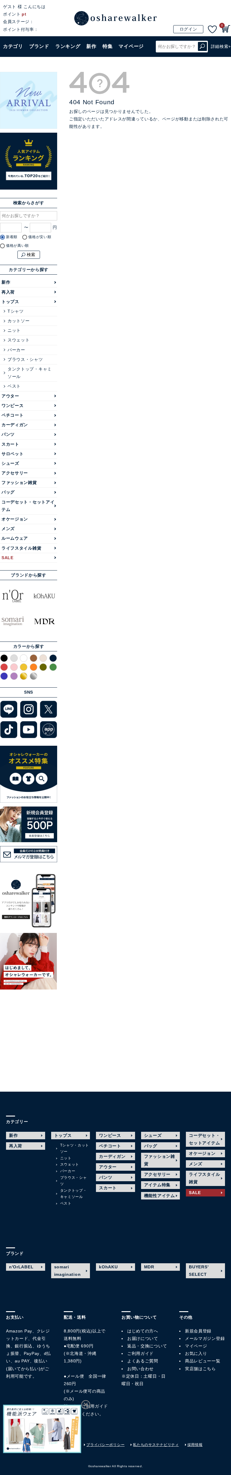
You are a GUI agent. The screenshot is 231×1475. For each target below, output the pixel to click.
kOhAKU (108, 1266)
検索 (202, 46)
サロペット (13, 453)
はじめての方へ (142, 1331)
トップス (10, 301)
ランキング (68, 46)
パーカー (16, 349)
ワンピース (13, 405)
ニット (14, 330)
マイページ (196, 1346)
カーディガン (15, 424)
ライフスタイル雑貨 (21, 548)
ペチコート (13, 415)
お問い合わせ (140, 1368)
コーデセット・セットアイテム (28, 506)
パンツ (8, 434)
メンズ (8, 528)
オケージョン (15, 519)
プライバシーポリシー (105, 1445)
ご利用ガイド (95, 1406)
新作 (91, 46)
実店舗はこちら (200, 1368)
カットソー (19, 320)
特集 (107, 46)
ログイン (188, 29)
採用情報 (195, 1445)
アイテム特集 (157, 1184)
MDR (149, 1266)
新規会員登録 (198, 1331)
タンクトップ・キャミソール (30, 373)
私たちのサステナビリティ (156, 1445)
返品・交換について (147, 1346)
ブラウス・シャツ (25, 359)
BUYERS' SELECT (198, 1270)
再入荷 (8, 292)
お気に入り (196, 1353)
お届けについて (142, 1338)
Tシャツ (16, 311)
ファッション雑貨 (19, 482)
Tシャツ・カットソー (74, 1148)
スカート (10, 444)
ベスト (14, 386)
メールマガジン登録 (205, 1338)
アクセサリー (15, 473)
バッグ (8, 492)
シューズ (10, 463)
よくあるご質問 (142, 1360)
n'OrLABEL (21, 1266)
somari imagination (67, 1270)
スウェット (19, 340)
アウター (10, 396)
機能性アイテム (159, 1195)
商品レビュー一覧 (202, 1360)
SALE (8, 557)
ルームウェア (15, 538)
